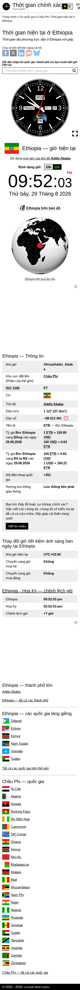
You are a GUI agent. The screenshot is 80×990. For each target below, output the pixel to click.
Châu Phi (51, 376)
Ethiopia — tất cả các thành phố (25, 700)
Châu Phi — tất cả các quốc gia (25, 972)
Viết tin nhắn (17, 526)
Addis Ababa (53, 404)
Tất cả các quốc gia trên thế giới (25, 768)
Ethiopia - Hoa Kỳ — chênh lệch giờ (37, 590)
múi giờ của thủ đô (46, 158)
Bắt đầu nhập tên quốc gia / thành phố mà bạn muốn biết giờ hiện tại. (39, 63)
